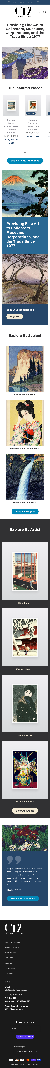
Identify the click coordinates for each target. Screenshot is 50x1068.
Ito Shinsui (23, 735)
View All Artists (25, 810)
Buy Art (14, 316)
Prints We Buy (10, 952)
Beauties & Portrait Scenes (23, 448)
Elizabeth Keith (24, 801)
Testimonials (10, 968)
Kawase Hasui (23, 669)
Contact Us (9, 973)
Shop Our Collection (12, 947)
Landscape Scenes (23, 394)
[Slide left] (19, 152)
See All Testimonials (23, 898)
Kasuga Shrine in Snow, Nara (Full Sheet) (33, 125)
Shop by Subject (25, 511)
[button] (4, 12)
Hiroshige (23, 603)
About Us (8, 963)
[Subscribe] (37, 1028)
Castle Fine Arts (21, 1064)
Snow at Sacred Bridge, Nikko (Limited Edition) (11, 126)
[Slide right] (30, 152)
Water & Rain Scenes (23, 502)
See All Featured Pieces (25, 160)
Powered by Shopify (33, 1064)
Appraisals (9, 958)
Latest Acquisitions (12, 942)
